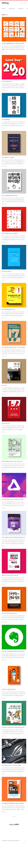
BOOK (3, 8)
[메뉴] (25, 3)
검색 (22, 3)
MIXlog (5, 3)
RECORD (20, 8)
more (14, 816)
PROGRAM (12, 8)
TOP (25, 841)
